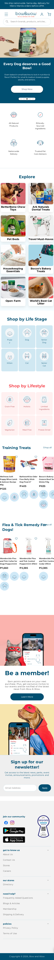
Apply (44, 788)
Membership (9, 909)
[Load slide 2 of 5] (24, 99)
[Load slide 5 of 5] (33, 99)
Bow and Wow (37, 956)
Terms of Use (10, 933)
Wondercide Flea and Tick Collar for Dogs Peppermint (8, 561)
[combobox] (27, 21)
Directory (8, 884)
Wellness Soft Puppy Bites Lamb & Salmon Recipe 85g (8, 480)
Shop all (47, 447)
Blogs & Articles (11, 903)
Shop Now (27, 89)
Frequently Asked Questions (18, 898)
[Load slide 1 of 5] (21, 99)
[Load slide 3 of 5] (27, 99)
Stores (6, 865)
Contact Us (9, 860)
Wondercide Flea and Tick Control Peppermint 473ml (28, 561)
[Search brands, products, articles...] (7, 21)
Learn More (27, 696)
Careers (7, 871)
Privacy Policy (10, 928)
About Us (8, 854)
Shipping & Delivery (13, 914)
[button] (6, 14)
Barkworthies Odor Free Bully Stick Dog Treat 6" (28, 479)
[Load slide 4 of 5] (30, 99)
